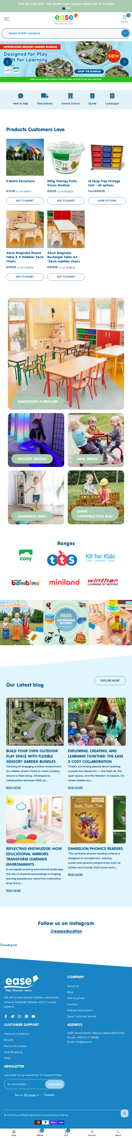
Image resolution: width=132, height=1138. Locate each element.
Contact (72, 1004)
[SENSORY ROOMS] (36, 439)
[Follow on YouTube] (33, 1016)
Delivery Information (80, 1010)
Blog (70, 992)
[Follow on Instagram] (19, 1016)
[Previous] (7, 62)
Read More (13, 787)
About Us (73, 986)
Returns (9, 1040)
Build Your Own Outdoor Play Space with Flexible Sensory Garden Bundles (32, 756)
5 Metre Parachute (20, 181)
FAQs (7, 1058)
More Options (107, 201)
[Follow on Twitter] (12, 1016)
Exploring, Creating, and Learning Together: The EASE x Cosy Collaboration (95, 756)
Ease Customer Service (81, 1016)
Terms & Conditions (16, 1034)
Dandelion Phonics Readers (95, 848)
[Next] (124, 62)
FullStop (63, 1115)
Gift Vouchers (76, 998)
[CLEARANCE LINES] (36, 496)
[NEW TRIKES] (96, 439)
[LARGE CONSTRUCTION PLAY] (96, 496)
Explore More (110, 680)
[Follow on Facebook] (6, 1016)
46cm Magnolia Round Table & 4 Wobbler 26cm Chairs (25, 257)
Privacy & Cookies (15, 1046)
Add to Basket (25, 201)
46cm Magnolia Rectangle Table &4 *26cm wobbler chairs (63, 257)
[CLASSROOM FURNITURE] (66, 353)
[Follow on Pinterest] (26, 1016)
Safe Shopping (13, 1052)
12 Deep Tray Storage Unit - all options (104, 183)
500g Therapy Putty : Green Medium (63, 183)
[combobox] (67, 33)
